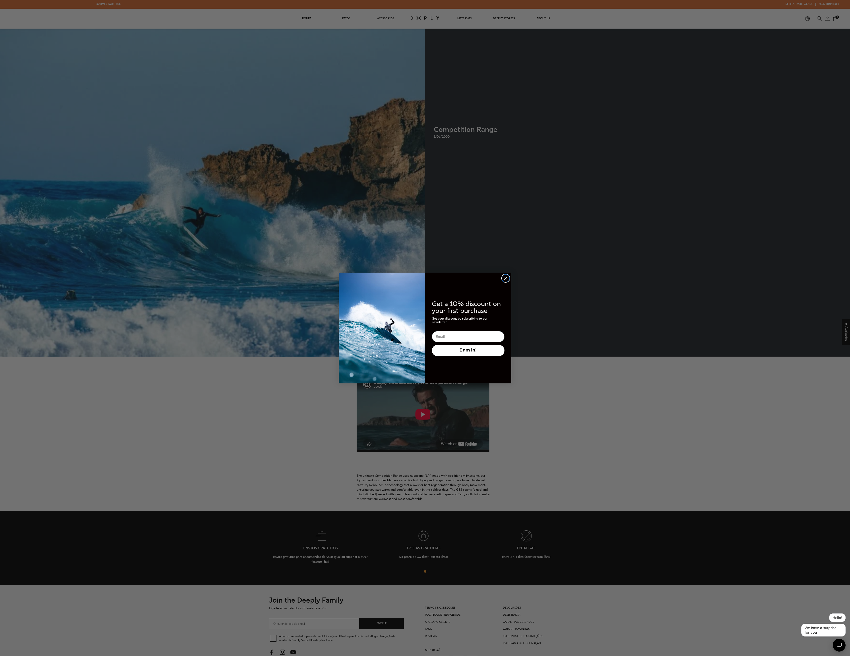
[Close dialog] (506, 278)
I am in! (468, 350)
